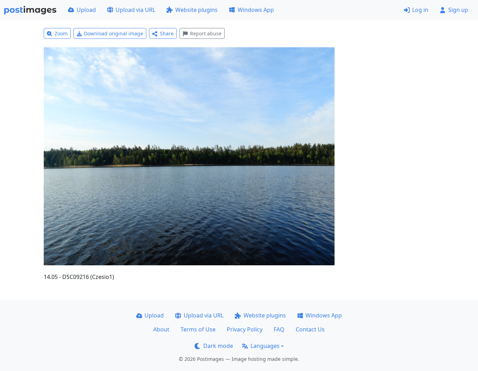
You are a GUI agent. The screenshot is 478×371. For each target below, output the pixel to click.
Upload (86, 10)
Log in (420, 10)
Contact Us (310, 329)
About (161, 329)
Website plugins (196, 10)
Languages (265, 346)
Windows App (256, 10)
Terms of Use (198, 329)
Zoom (61, 33)
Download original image (113, 33)
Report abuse (206, 33)
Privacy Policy (244, 329)
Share (167, 33)
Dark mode (218, 346)
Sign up (458, 10)
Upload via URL (135, 10)
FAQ (279, 329)
